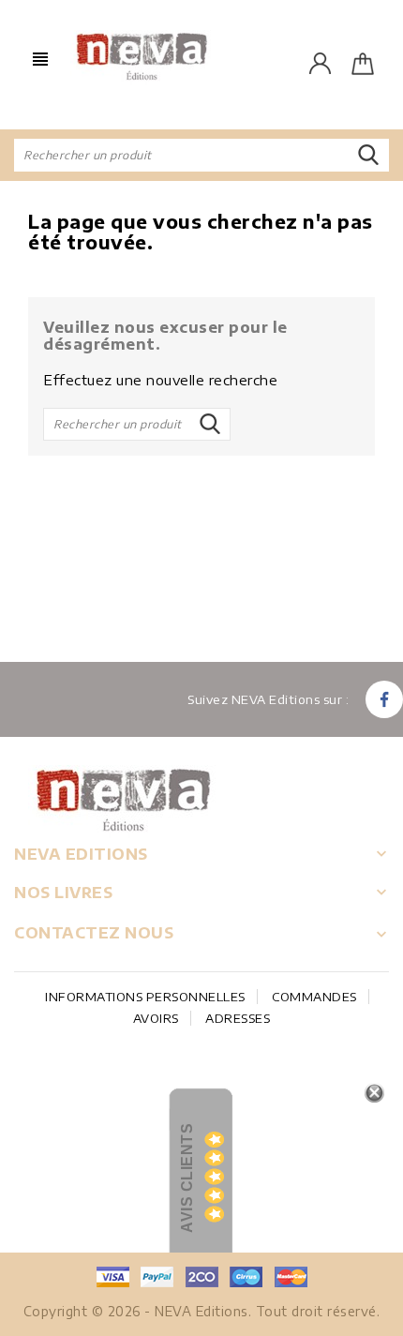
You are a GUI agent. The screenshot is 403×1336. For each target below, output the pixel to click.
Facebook (384, 699)
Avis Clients (187, 1178)
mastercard (246, 1277)
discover (157, 1277)
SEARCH (368, 155)
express (201, 1277)
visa (112, 1277)
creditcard (290, 1277)
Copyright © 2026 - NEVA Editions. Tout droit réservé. (202, 1311)
